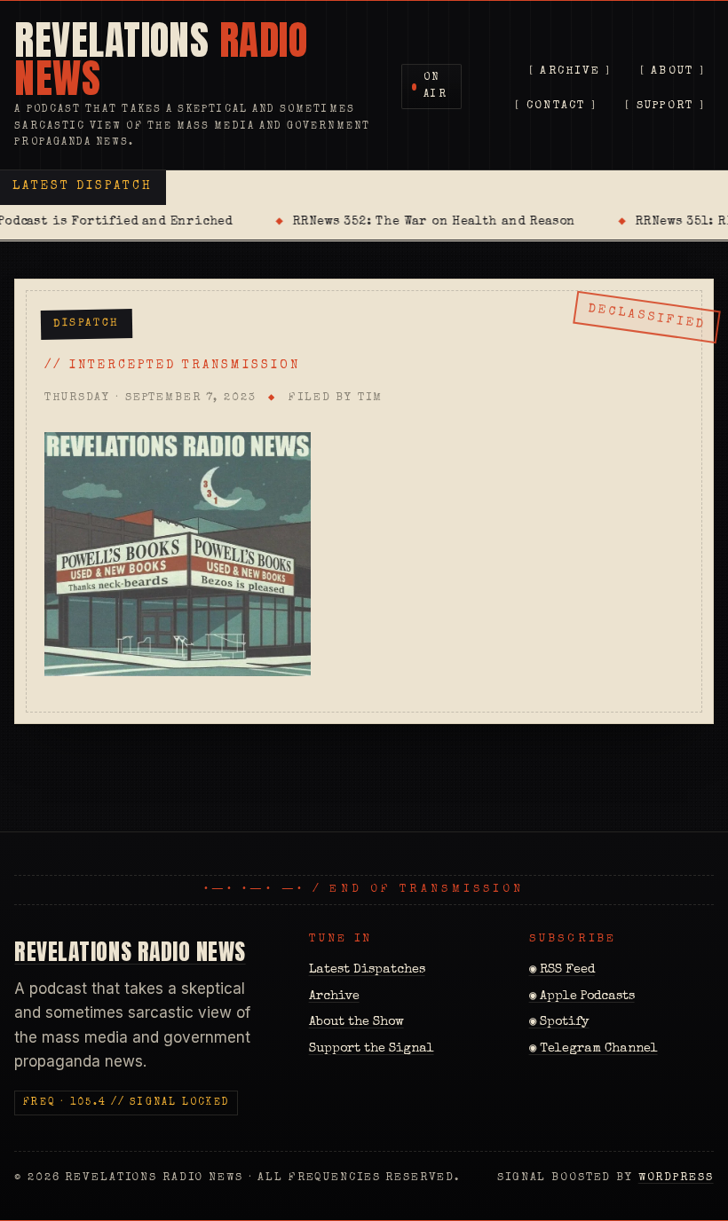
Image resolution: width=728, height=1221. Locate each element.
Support (665, 106)
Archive (570, 71)
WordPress (676, 1178)
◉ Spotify (559, 1022)
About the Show (356, 1022)
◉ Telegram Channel (593, 1049)
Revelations (160, 59)
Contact (556, 106)
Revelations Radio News (129, 951)
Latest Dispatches (367, 970)
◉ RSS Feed (562, 970)
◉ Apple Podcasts (582, 996)
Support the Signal (371, 1049)
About (672, 71)
